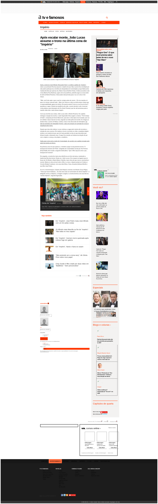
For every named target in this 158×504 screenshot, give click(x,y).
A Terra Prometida (63, 474)
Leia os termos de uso (44, 351)
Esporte (77, 2)
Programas (93, 472)
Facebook (45, 334)
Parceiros (96, 22)
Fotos (57, 31)
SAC (59, 1)
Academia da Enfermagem (87, 453)
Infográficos (78, 470)
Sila (60, 485)
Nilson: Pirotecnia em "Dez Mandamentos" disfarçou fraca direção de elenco (104, 374)
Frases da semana (47, 472)
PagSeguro (110, 2)
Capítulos (51, 31)
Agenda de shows (95, 475)
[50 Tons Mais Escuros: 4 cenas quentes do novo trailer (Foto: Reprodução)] (108, 316)
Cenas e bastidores (79, 475)
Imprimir (77, 275)
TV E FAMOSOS (44, 468)
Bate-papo (66, 2)
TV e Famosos (53, 17)
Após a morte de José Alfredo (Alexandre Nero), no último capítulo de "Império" (63, 85)
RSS (67, 495)
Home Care (110, 453)
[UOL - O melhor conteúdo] (43, 2)
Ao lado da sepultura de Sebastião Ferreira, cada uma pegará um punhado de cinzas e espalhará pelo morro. (64, 123)
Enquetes (77, 474)
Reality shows (83, 22)
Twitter (44, 335)
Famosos (94, 2)
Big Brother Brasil (47, 475)
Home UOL (44, 461)
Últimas (45, 22)
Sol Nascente (62, 486)
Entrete (83, 2)
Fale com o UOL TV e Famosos (94, 421)
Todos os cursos (112, 427)
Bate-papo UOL (105, 461)
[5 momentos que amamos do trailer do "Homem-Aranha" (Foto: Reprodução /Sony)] (98, 316)
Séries (90, 22)
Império (44, 27)
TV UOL (100, 2)
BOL (105, 2)
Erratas (105, 421)
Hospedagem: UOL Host (115, 502)
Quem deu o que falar (72, 22)
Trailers (77, 472)
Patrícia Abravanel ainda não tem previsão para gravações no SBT (105, 341)
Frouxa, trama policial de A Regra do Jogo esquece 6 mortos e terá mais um (104, 357)
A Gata (60, 470)
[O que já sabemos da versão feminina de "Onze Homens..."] (103, 316)
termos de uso (56, 341)
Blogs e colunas (53, 22)
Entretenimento (55, 461)
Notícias (72, 2)
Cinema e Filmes (77, 468)
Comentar (44, 338)
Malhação (61, 482)
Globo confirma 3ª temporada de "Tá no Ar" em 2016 (105, 391)
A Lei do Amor (62, 472)
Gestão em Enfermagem (100, 453)
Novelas (62, 22)
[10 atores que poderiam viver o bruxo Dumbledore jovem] (113, 316)
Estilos (92, 470)
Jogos (96, 461)
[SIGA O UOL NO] (103, 412)
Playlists (93, 474)
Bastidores (69, 31)
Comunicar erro (85, 275)
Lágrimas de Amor (63, 480)
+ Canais (103, 22)
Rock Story (61, 483)
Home (45, 31)
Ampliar (84, 180)
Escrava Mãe (62, 478)
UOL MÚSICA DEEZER (94, 468)
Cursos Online (101, 168)
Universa (88, 2)
